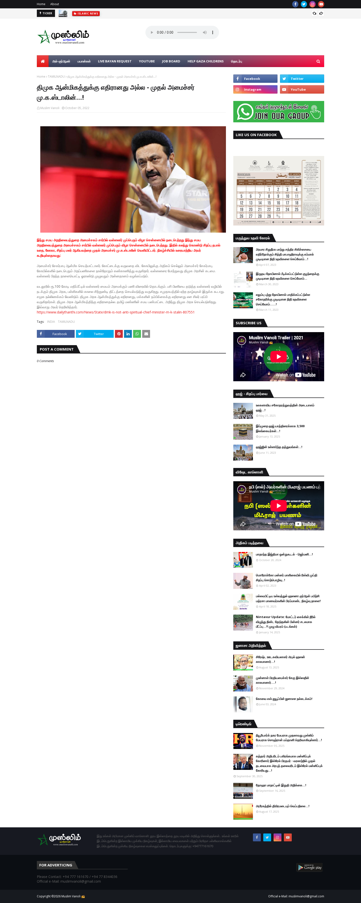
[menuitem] (43, 61)
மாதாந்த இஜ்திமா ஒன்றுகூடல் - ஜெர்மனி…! (284, 554)
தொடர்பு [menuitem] (236, 61)
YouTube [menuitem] (147, 61)
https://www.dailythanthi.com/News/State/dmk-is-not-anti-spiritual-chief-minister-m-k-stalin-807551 (116, 312)
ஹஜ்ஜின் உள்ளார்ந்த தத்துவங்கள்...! (279, 447)
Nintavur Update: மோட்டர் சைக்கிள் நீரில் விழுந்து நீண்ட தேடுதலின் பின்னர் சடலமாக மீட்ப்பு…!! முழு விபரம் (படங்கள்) (286, 622)
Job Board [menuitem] (171, 61)
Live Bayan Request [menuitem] (115, 61)
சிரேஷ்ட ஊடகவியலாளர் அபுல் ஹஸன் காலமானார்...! (280, 659)
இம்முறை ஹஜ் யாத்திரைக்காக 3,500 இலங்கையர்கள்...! (280, 428)
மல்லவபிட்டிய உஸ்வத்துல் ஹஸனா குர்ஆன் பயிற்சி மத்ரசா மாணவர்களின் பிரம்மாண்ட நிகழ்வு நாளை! (288, 598)
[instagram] (312, 4)
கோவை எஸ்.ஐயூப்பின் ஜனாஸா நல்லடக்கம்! (284, 698)
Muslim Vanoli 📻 (73, 896)
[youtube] (321, 4)
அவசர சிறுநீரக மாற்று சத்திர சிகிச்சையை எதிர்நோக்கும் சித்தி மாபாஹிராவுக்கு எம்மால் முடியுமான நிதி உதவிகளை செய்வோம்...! (285, 254)
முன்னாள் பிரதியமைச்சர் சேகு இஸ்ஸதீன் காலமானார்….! (282, 680)
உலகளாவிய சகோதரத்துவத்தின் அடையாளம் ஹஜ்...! (285, 407)
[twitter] (304, 4)
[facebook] (295, 4)
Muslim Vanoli (49, 108)
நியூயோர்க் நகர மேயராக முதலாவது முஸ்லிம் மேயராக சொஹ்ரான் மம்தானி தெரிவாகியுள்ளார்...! (289, 737)
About (54, 4)
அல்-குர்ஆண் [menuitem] (61, 61)
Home (41, 4)
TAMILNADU (56, 76)
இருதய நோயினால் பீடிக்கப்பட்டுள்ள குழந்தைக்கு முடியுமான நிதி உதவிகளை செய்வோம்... (287, 276)
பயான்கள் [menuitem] (84, 61)
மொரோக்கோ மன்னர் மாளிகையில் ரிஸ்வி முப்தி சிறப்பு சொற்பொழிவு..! (286, 577)
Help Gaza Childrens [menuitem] (206, 61)
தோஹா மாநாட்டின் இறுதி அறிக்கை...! (281, 785)
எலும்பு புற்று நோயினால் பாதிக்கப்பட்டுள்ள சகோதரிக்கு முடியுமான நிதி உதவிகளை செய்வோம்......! (283, 299)
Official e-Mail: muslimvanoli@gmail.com (296, 896)
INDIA (51, 322)
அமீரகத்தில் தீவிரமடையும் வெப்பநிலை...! (282, 806)
